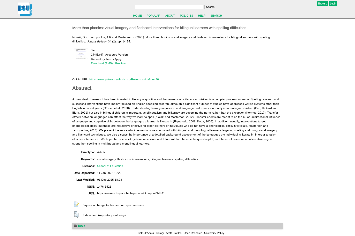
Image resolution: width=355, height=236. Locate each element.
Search (216, 15)
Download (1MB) (102, 63)
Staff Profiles (174, 233)
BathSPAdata (146, 233)
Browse (322, 3)
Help (201, 15)
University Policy (214, 233)
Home (137, 15)
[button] (76, 205)
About (170, 15)
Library (160, 233)
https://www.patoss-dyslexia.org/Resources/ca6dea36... (125, 79)
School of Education (110, 166)
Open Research (193, 233)
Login (333, 3)
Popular (153, 15)
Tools (81, 226)
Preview (120, 63)
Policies (186, 15)
